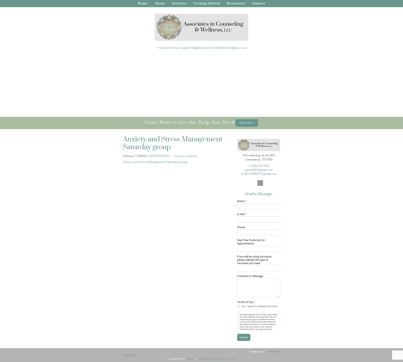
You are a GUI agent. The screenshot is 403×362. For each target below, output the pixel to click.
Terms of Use (246, 302)
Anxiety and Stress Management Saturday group (155, 162)
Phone (241, 227)
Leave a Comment (185, 156)
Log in (232, 359)
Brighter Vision (272, 351)
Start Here (247, 123)
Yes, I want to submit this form (259, 306)
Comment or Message (250, 276)
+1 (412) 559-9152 (167, 48)
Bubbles (190, 359)
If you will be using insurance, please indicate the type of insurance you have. (254, 260)
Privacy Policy (130, 355)
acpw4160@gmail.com (196, 48)
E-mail (241, 214)
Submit (244, 337)
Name (241, 201)
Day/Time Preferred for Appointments (251, 242)
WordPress (222, 359)
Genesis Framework (206, 359)
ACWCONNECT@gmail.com (230, 48)
